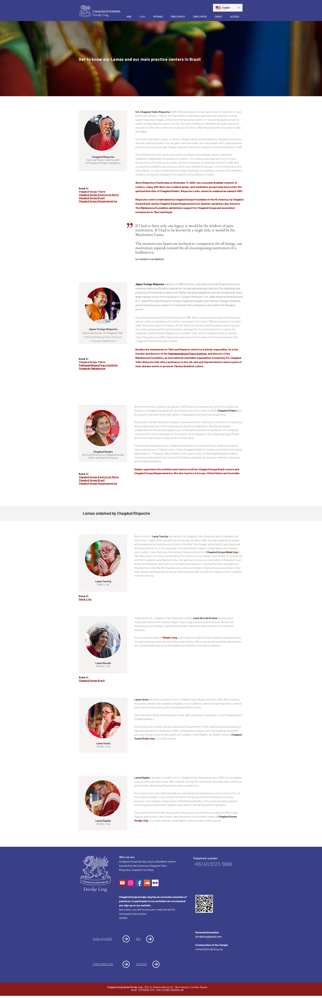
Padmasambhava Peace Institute (187, 353)
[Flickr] (155, 883)
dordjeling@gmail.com (208, 936)
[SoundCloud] (147, 883)
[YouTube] (122, 883)
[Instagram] (130, 883)
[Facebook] (139, 883)
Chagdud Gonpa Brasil (92, 197)
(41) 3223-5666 (217, 864)
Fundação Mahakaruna (92, 368)
